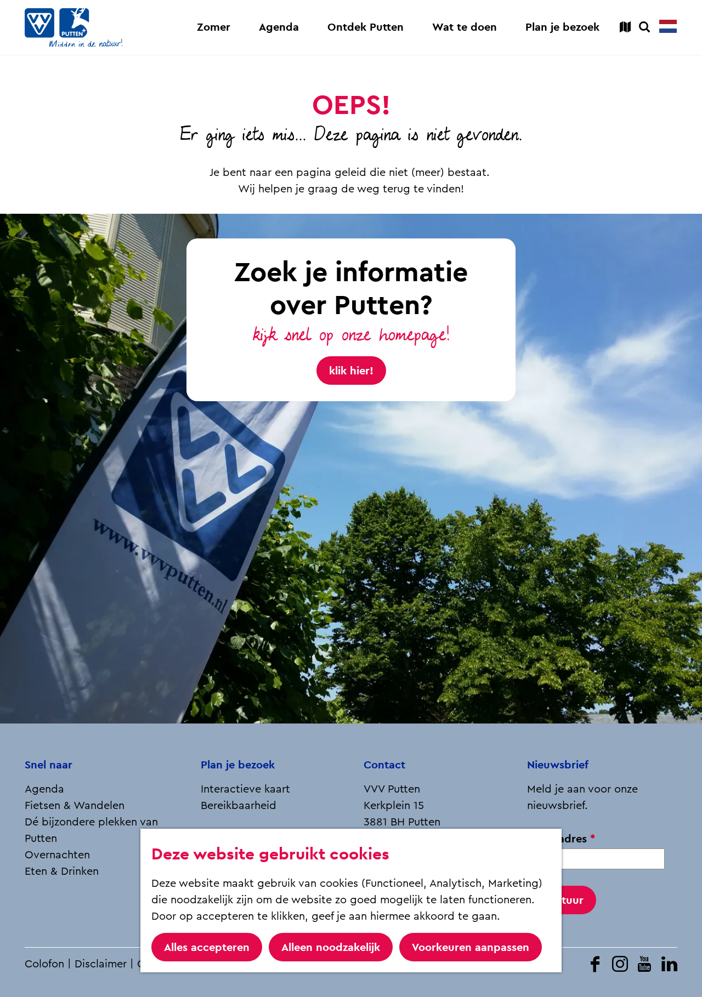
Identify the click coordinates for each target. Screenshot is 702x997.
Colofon (44, 964)
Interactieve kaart (245, 789)
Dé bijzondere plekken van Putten (91, 830)
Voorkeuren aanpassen (470, 947)
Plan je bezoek (238, 764)
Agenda (44, 789)
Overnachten (57, 855)
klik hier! (351, 370)
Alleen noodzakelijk (330, 947)
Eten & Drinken (62, 871)
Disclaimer (101, 964)
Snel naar (48, 764)
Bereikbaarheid (238, 805)
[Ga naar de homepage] (73, 27)
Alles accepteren (207, 947)
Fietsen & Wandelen (74, 805)
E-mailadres (564, 839)
